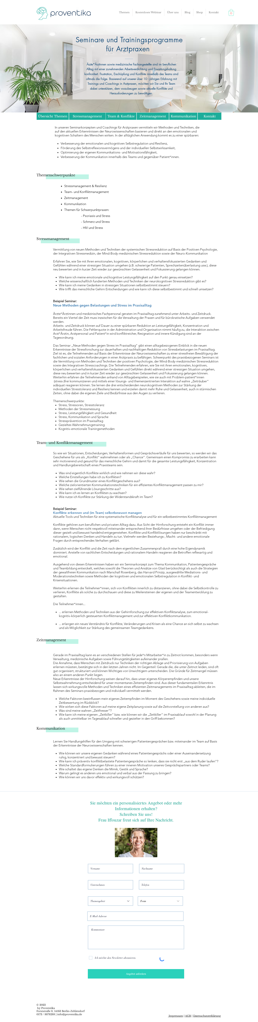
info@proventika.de (69, 1014)
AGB (188, 1015)
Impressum (175, 1015)
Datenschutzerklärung (207, 1015)
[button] (124, 12)
